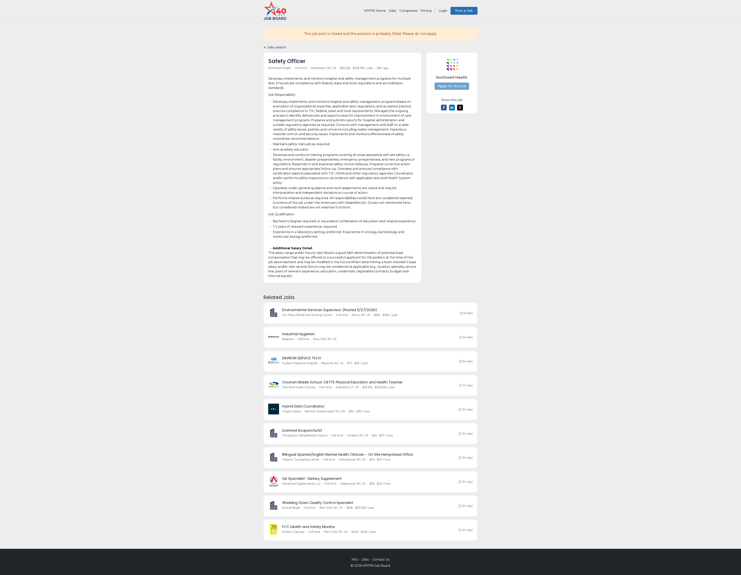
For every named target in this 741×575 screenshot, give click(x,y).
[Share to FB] (444, 107)
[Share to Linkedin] (452, 107)
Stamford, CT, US (347, 387)
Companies (408, 11)
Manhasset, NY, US (323, 68)
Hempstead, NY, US (352, 459)
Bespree (288, 339)
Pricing (426, 11)
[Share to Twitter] (460, 107)
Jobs (392, 11)
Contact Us (380, 559)
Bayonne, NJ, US (332, 363)
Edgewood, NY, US (353, 483)
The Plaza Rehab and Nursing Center (307, 315)
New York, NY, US (325, 339)
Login (442, 11)
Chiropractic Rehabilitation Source (304, 435)
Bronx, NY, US (361, 315)
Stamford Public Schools (298, 387)
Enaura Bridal (291, 507)
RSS (355, 559)
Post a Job (464, 11)
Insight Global (291, 411)
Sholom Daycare (293, 532)
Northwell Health (279, 68)
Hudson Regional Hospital (299, 363)
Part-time (325, 387)
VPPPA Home (375, 11)
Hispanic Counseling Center (300, 459)
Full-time (301, 68)
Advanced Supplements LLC (301, 483)
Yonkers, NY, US (357, 435)
